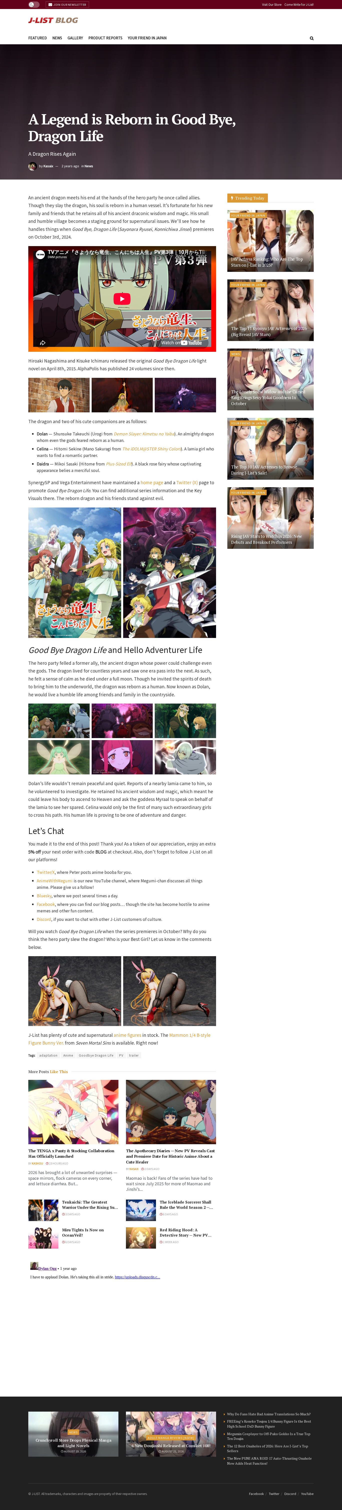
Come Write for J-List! (299, 4)
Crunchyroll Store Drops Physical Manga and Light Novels (73, 1442)
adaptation (48, 1055)
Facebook (46, 904)
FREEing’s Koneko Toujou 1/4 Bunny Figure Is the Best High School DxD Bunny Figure (269, 1424)
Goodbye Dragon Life (96, 1055)
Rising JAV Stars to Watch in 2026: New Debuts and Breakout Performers (266, 539)
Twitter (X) (187, 482)
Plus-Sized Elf (118, 464)
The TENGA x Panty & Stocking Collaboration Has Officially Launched (71, 1153)
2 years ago (70, 165)
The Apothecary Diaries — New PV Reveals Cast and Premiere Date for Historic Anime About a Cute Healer (170, 1156)
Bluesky (44, 896)
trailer (134, 1055)
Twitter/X (46, 872)
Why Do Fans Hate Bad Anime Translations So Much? (269, 1414)
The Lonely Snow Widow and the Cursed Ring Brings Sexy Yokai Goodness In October (268, 398)
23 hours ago (58, 1163)
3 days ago (72, 1214)
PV (121, 1055)
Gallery (75, 37)
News (57, 37)
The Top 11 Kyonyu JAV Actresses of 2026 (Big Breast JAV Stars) (269, 331)
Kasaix (48, 165)
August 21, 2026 (172, 1451)
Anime (68, 1055)
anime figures (127, 1035)
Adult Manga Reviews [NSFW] (171, 1438)
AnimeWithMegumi (55, 881)
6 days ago (170, 1214)
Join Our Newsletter (69, 5)
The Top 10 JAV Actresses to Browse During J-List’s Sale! (264, 470)
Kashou (37, 1163)
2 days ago (151, 1169)
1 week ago (170, 1242)
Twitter (274, 1493)
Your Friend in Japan (147, 37)
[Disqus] (122, 1322)
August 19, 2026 (75, 1451)
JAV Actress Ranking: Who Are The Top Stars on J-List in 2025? (267, 262)
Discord (44, 919)
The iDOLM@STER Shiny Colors (151, 449)
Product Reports (105, 37)
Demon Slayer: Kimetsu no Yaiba (144, 434)
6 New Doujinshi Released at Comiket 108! (170, 1445)
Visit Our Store (271, 4)
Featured (37, 37)
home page (151, 482)
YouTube (307, 1493)
